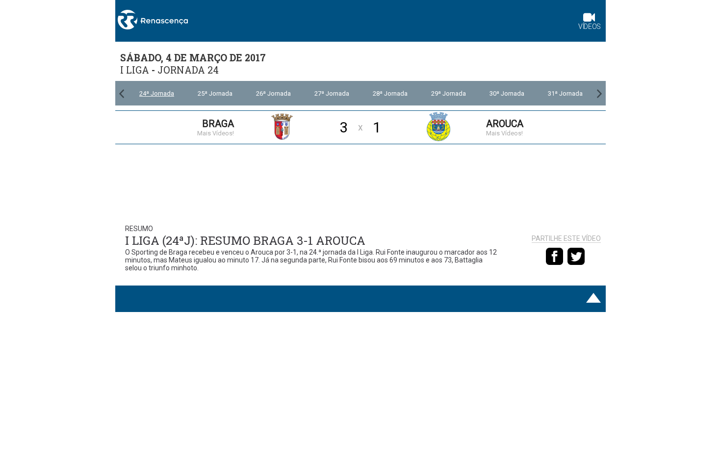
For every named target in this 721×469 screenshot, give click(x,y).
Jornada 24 (188, 70)
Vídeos (589, 26)
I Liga (134, 70)
